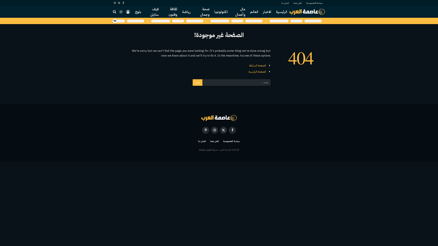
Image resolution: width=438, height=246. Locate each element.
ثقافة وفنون (173, 11)
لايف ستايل (154, 11)
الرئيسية (281, 11)
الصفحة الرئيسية (257, 72)
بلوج (138, 11)
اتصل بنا (285, 3)
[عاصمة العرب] (307, 12)
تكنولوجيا (221, 11)
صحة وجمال (205, 11)
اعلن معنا (297, 3)
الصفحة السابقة (257, 65)
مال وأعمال (240, 11)
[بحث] (115, 12)
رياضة (186, 11)
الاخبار (267, 11)
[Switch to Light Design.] (121, 12)
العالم (254, 11)
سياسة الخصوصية (314, 3)
